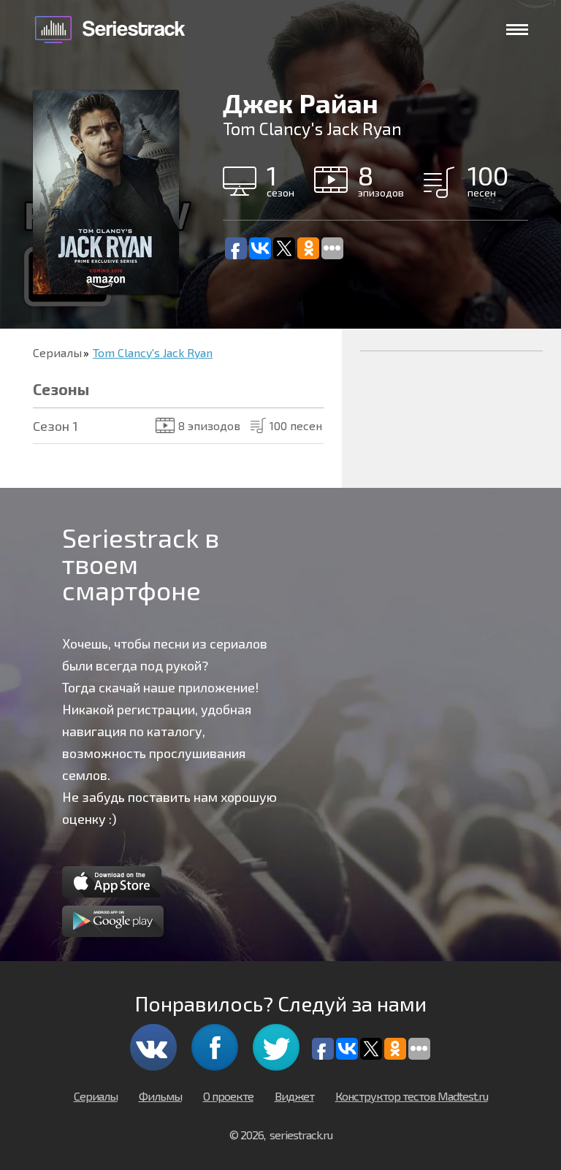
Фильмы (160, 1096)
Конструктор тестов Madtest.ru (411, 1096)
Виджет (294, 1096)
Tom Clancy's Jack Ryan (153, 352)
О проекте (228, 1096)
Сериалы (57, 352)
